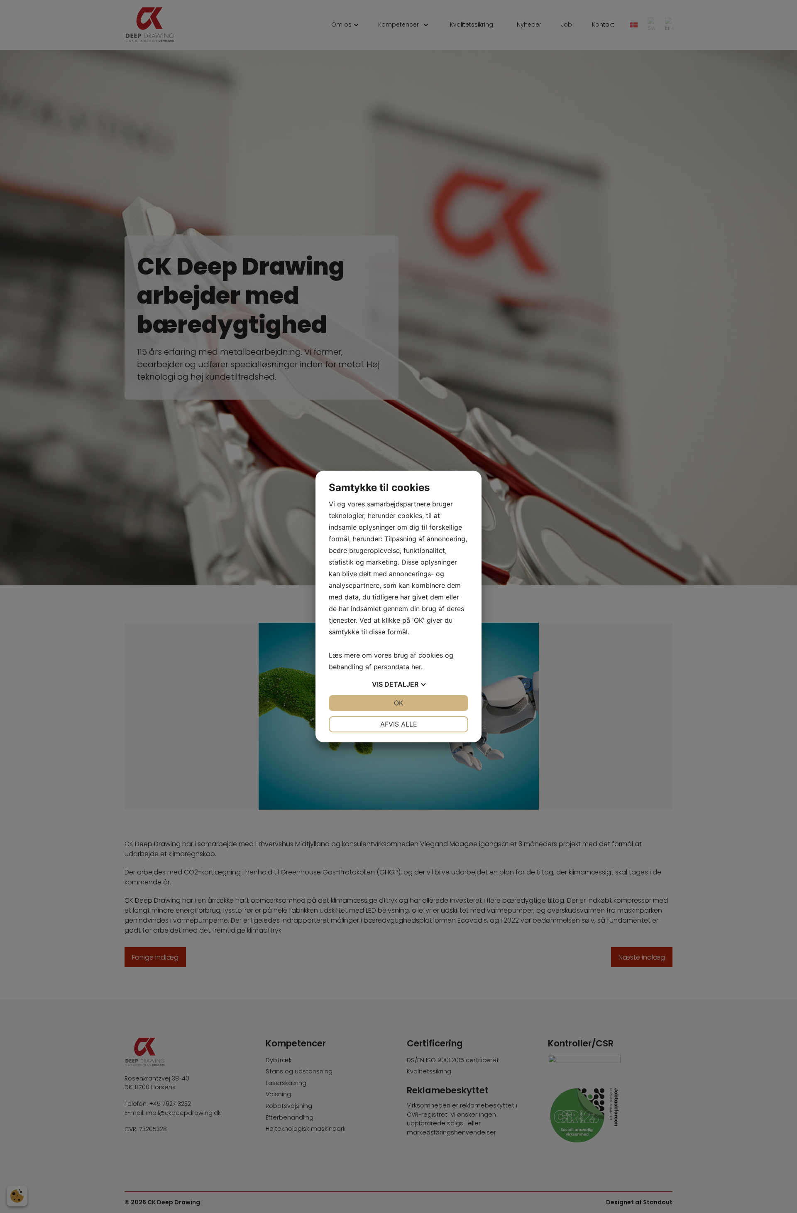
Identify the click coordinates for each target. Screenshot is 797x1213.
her (416, 667)
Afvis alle (398, 724)
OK (398, 703)
